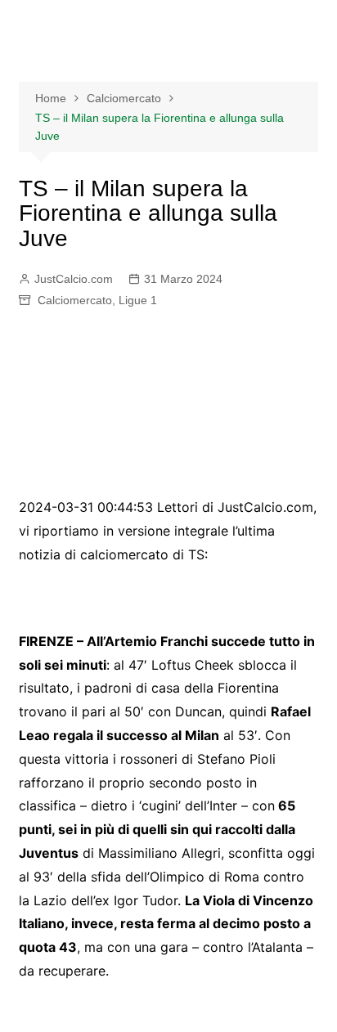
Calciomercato (75, 300)
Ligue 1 (138, 300)
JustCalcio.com (73, 278)
